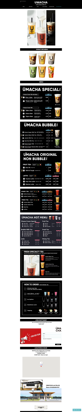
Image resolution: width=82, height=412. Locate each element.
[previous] (29, 28)
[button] (31, 27)
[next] (53, 28)
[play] (53, 77)
